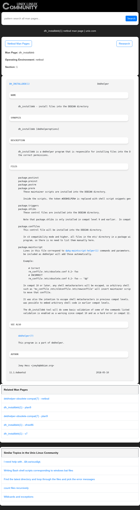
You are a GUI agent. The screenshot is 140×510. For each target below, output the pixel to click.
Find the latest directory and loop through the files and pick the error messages (49, 479)
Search (131, 18)
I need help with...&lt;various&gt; (22, 461)
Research (124, 43)
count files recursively (16, 487)
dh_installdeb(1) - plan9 (17, 407)
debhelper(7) (26, 336)
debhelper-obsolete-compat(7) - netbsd (26, 398)
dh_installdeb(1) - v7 (16, 433)
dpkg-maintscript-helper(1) (82, 250)
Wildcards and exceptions (18, 496)
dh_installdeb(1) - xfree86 (19, 424)
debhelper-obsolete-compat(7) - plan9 (26, 416)
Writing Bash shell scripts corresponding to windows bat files (38, 470)
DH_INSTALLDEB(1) (19, 84)
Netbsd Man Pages (18, 43)
